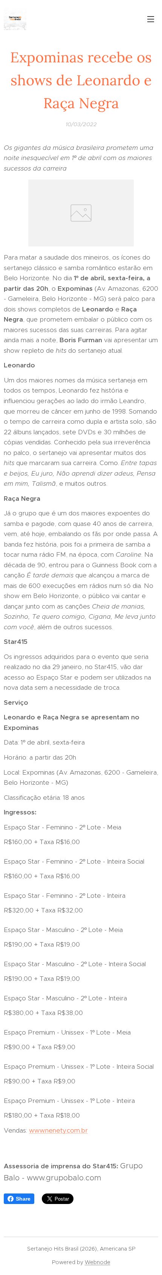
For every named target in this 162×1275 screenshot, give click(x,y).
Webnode (97, 1262)
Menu (150, 18)
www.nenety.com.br (58, 1130)
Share (23, 1199)
